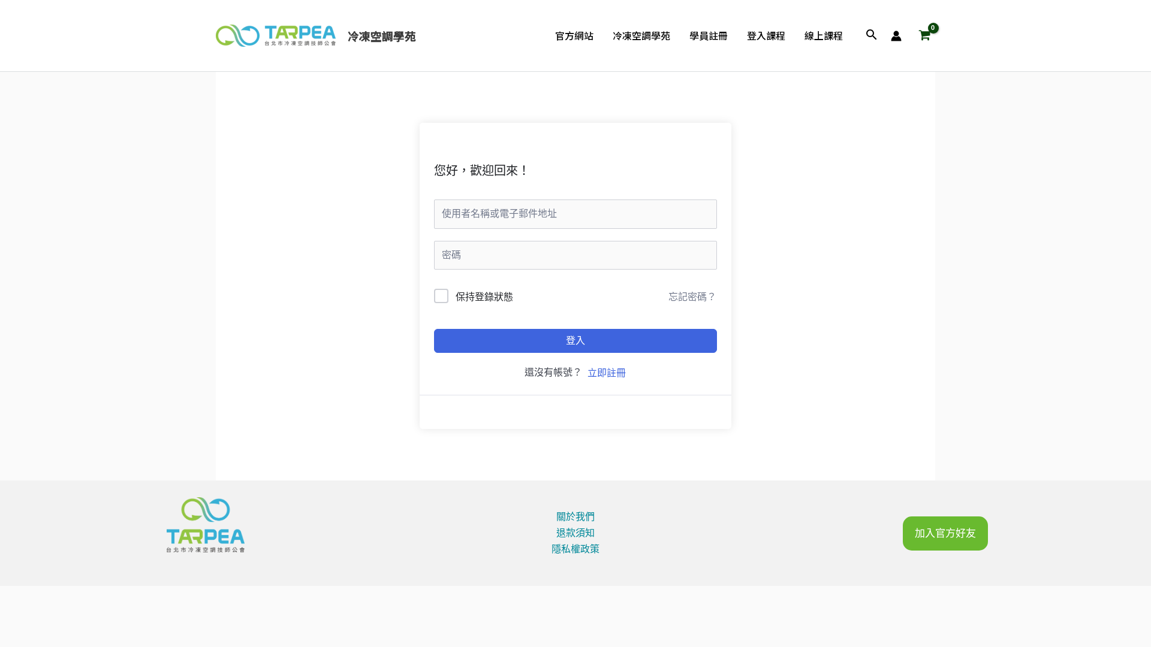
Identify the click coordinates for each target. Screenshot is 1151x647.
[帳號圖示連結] (896, 36)
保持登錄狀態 (484, 297)
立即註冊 (606, 373)
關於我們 (575, 517)
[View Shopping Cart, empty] (924, 36)
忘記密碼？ (692, 297)
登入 (575, 340)
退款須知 (575, 533)
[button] (871, 36)
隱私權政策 (575, 549)
